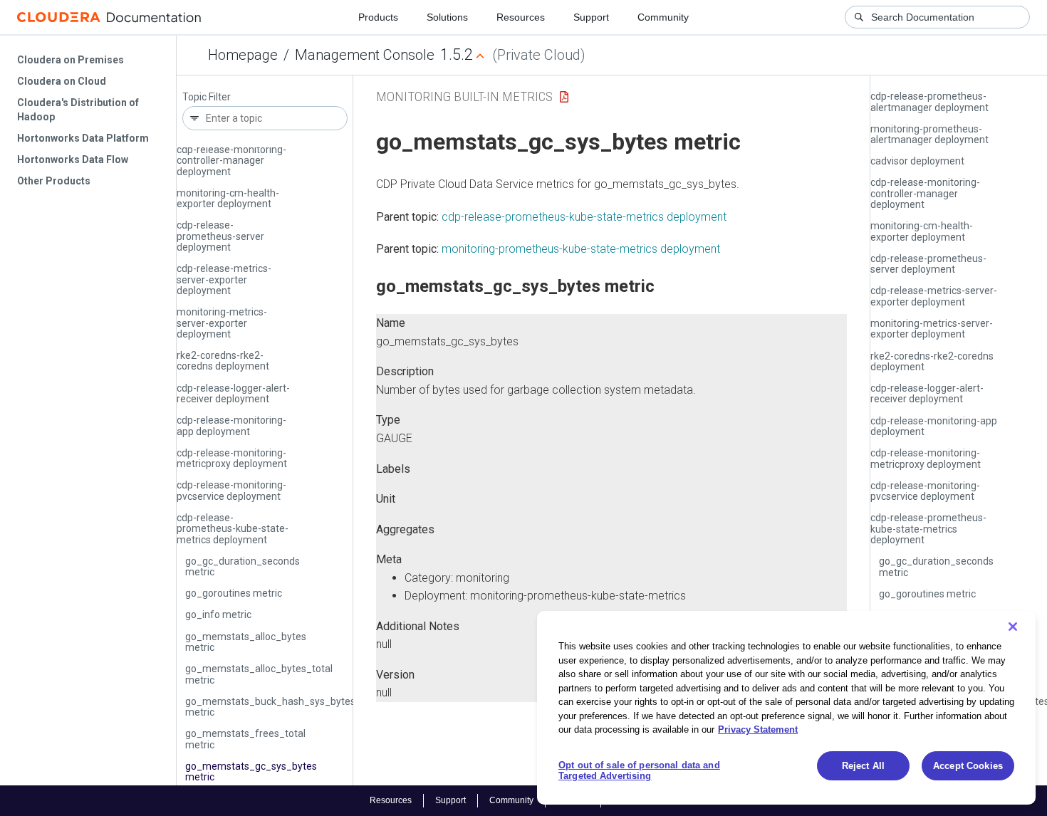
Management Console (364, 54)
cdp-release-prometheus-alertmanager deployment (929, 101)
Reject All (863, 765)
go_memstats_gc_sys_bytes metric (251, 771)
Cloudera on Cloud (61, 81)
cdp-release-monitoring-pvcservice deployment (231, 490)
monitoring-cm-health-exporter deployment (228, 198)
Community (663, 17)
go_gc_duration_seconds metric (242, 566)
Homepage (243, 54)
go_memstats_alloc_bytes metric (245, 642)
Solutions (447, 17)
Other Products (53, 181)
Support (591, 17)
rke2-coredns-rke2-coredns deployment (223, 361)
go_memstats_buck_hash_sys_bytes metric (270, 707)
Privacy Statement (758, 729)
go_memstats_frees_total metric (245, 739)
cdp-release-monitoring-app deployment (231, 425)
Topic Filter (206, 97)
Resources (520, 17)
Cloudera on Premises (70, 60)
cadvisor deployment (917, 161)
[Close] (1012, 626)
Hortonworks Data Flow (72, 159)
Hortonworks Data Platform (83, 138)
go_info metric (218, 614)
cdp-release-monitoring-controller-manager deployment (231, 160)
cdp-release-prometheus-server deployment (220, 236)
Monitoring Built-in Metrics (464, 96)
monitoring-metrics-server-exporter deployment (222, 323)
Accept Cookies (968, 765)
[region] (786, 708)
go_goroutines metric (233, 593)
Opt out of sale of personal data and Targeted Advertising (639, 771)
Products (378, 17)
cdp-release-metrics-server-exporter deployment (224, 279)
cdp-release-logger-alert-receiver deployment (233, 393)
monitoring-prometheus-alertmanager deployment (929, 134)
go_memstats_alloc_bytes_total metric (259, 674)
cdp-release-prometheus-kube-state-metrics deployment (232, 528)
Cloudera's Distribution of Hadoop (78, 109)
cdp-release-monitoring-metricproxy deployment (232, 458)
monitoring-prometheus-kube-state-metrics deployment (581, 249)
